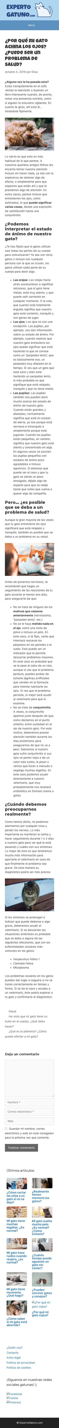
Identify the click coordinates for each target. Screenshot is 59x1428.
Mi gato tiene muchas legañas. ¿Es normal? (16, 1225)
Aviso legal (14, 1357)
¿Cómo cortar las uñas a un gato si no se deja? (16, 1197)
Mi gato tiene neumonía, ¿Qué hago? (16, 1292)
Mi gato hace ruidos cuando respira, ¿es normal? (17, 1257)
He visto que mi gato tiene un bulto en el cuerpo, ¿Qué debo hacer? (26, 1021)
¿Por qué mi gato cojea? (40, 1313)
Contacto (13, 1352)
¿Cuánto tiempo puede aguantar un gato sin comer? (42, 1261)
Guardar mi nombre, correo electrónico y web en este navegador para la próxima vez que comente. (29, 1133)
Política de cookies (19, 1367)
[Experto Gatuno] (29, 10)
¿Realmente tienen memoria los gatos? (40, 1196)
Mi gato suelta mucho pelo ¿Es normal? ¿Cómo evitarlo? (42, 1227)
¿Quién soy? (15, 1347)
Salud (12, 1011)
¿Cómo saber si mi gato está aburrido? (17, 1322)
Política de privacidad (21, 1362)
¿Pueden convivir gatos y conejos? (42, 1293)
